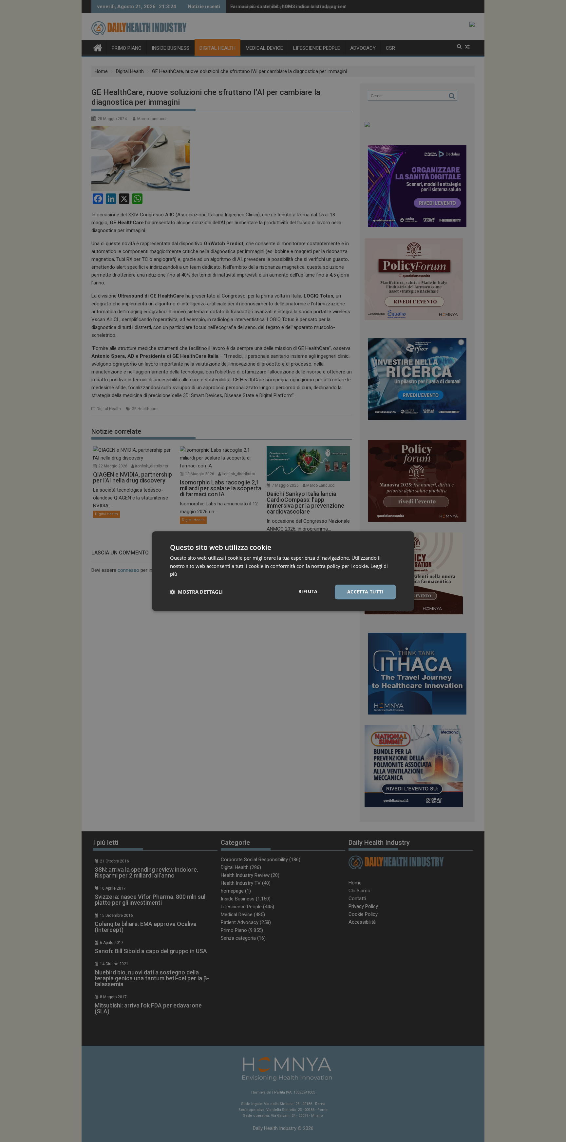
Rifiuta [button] (308, 591)
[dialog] (283, 571)
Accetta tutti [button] (365, 592)
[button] (196, 592)
